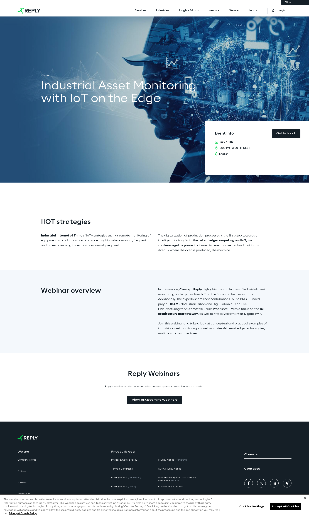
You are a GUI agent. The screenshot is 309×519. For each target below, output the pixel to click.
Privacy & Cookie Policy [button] (124, 460)
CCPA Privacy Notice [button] (169, 469)
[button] (267, 454)
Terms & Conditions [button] (122, 469)
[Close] (305, 498)
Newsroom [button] (24, 494)
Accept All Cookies (285, 506)
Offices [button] (22, 471)
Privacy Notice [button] (126, 478)
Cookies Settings (251, 506)
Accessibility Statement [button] (171, 486)
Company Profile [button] (27, 460)
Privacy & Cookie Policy (23, 513)
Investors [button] (23, 482)
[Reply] (29, 10)
